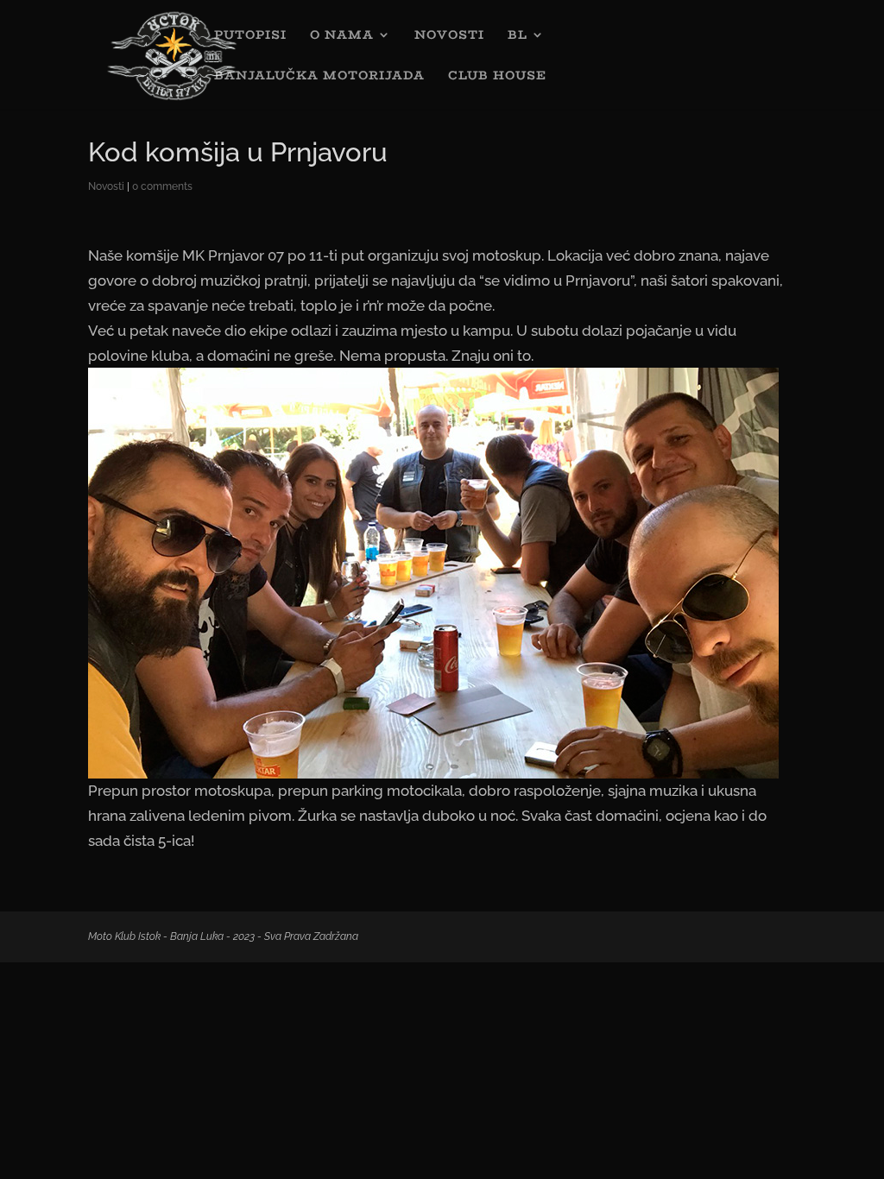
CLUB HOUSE (497, 77)
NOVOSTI (449, 36)
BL (517, 36)
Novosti (106, 186)
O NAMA (342, 36)
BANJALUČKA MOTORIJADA (319, 77)
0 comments (162, 186)
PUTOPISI (250, 36)
